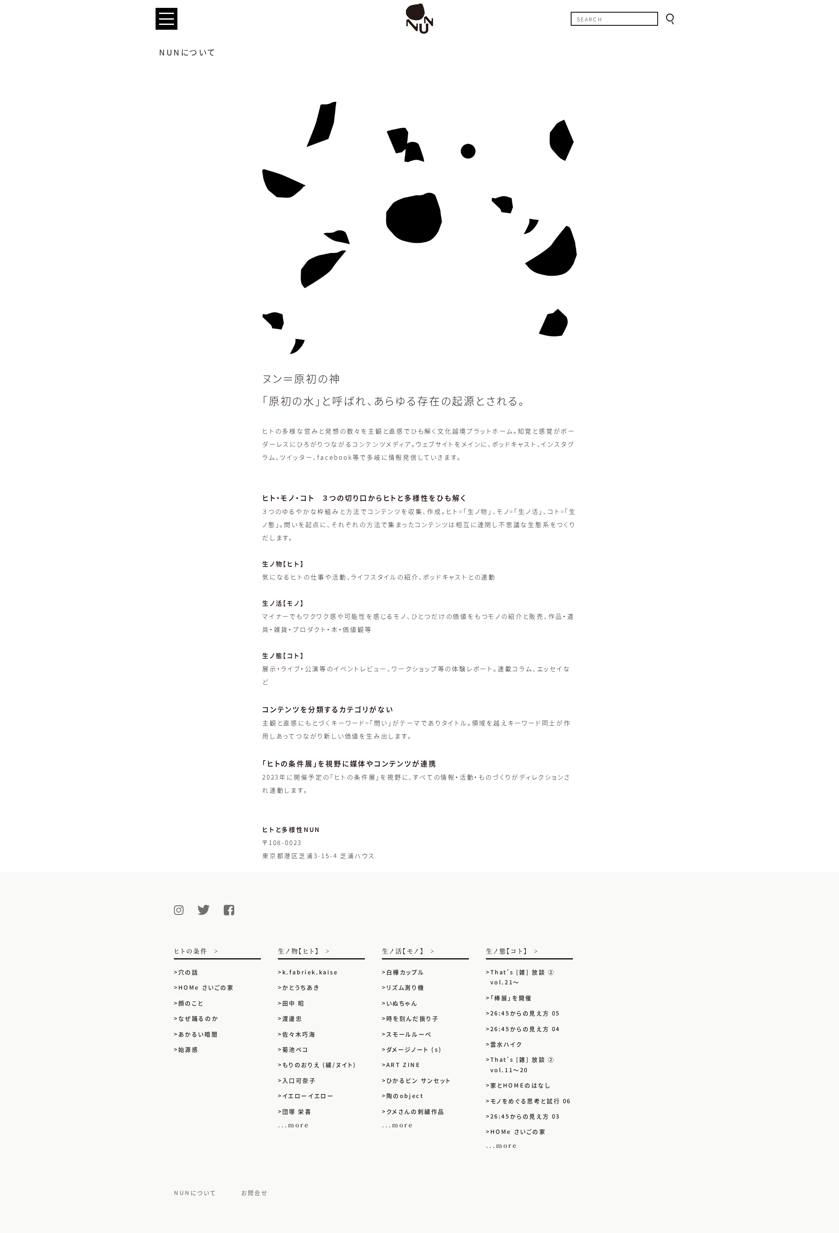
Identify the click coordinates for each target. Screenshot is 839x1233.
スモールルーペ (409, 1034)
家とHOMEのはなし (520, 1085)
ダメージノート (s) (414, 1049)
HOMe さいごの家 (206, 987)
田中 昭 (293, 1003)
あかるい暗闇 (198, 1034)
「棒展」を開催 (511, 998)
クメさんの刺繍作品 (419, 1111)
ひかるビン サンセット (418, 1080)
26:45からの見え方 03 (525, 1116)
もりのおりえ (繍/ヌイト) (319, 1064)
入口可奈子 (299, 1080)
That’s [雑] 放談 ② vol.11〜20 (522, 1064)
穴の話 (188, 972)
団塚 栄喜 (297, 1111)
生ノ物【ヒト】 (298, 951)
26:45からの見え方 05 (525, 1013)
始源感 (188, 1049)
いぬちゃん (402, 1003)
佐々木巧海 (299, 1034)
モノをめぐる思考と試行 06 (530, 1101)
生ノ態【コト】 (507, 951)
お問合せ (254, 1192)
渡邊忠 (292, 1018)
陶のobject (405, 1095)
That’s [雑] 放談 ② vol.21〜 (522, 977)
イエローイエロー (308, 1095)
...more (293, 1125)
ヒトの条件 (191, 951)
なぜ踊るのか (198, 1018)
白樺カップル (405, 972)
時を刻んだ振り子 (412, 1018)
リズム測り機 (405, 987)
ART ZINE (403, 1064)
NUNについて (195, 1192)
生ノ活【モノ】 (403, 951)
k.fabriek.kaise (310, 972)
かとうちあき (301, 987)
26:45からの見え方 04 (525, 1029)
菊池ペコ (295, 1049)
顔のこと (191, 1003)
